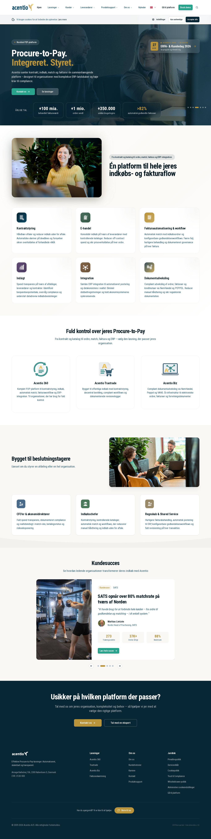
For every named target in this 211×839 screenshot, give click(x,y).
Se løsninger (47, 91)
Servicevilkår (173, 765)
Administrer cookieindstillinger (181, 787)
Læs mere (62, 19)
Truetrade (94, 765)
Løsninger (52, 7)
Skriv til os (126, 810)
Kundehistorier (135, 765)
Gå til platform (168, 7)
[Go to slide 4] (110, 666)
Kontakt (132, 776)
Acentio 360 (95, 759)
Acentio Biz (95, 770)
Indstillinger (160, 19)
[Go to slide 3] (105, 666)
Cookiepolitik (173, 770)
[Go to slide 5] (113, 666)
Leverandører (86, 7)
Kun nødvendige (176, 19)
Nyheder (142, 7)
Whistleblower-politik (177, 781)
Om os (127, 7)
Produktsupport (108, 7)
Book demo (185, 7)
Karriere (132, 770)
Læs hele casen (107, 651)
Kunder (68, 7)
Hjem (39, 7)
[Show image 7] (205, 107)
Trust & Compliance (176, 776)
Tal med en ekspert (121, 722)
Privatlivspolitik (174, 759)
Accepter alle (193, 19)
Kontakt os (21, 91)
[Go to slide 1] (98, 666)
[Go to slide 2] (101, 666)
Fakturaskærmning (98, 776)
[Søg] (196, 7)
